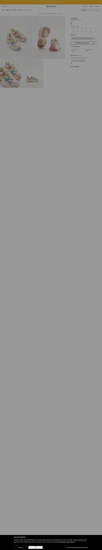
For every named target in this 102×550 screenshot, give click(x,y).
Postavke (20, 547)
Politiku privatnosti (70, 542)
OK (35, 547)
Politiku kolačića (62, 542)
